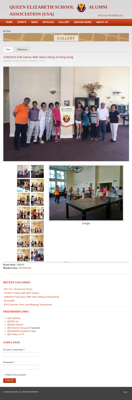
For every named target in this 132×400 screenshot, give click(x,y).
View (9, 49)
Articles (48, 22)
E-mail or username (14, 349)
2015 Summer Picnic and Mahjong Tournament (28, 304)
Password (9, 362)
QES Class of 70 (15, 334)
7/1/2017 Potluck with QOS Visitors (21, 293)
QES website (13, 318)
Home (9, 22)
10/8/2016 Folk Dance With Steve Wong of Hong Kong (38, 57)
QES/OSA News (82, 22)
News (34, 22)
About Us (102, 22)
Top (125, 392)
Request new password (15, 375)
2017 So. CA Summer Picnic (18, 289)
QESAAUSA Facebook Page (21, 331)
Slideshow (22, 49)
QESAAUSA (25, 268)
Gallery (64, 22)
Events (21, 22)
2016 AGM (9, 300)
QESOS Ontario (15, 324)
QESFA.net (13, 321)
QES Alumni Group (16, 328)
